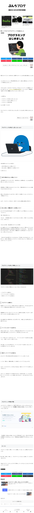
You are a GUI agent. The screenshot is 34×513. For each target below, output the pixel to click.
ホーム (6, 509)
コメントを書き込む (17, 501)
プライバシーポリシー (17, 510)
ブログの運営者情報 (17, 509)
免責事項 (28, 510)
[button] (31, 244)
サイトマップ (6, 510)
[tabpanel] (6, 22)
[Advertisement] (17, 254)
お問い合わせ (28, 509)
